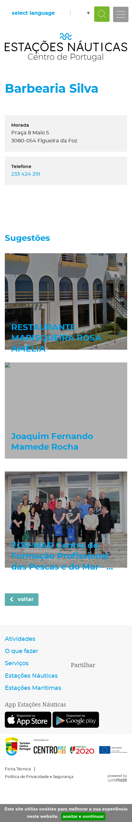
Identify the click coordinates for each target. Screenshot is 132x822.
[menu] (121, 14)
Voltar (26, 599)
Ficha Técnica (18, 769)
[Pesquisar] (102, 14)
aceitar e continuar (83, 816)
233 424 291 (25, 174)
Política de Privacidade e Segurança (39, 777)
